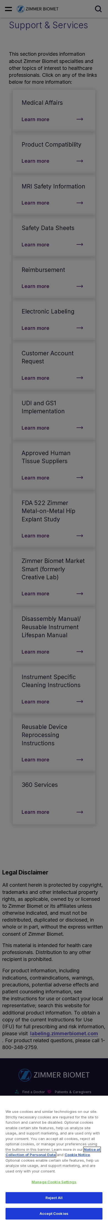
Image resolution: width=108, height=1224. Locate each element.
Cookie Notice (77, 1154)
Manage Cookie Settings (54, 1182)
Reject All (54, 1197)
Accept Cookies (54, 1213)
